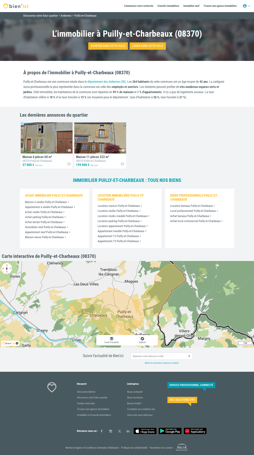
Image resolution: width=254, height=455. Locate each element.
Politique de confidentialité (134, 447)
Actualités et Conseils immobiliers (94, 415)
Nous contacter (135, 391)
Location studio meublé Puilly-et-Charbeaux (123, 216)
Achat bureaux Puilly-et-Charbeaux (189, 216)
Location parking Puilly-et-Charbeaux (119, 221)
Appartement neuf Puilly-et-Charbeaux (46, 232)
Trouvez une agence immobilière (93, 409)
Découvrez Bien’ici (86, 391)
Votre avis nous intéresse (140, 415)
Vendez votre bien (86, 403)
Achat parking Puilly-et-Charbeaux (44, 217)
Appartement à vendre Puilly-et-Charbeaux (49, 207)
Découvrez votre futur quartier (92, 397)
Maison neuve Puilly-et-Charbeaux (44, 237)
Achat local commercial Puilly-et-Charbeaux (195, 221)
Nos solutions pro (182, 399)
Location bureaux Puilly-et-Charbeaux (191, 206)
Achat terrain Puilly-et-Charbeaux (44, 222)
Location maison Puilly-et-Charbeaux (119, 206)
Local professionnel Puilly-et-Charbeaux (193, 211)
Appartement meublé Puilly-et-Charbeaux (121, 231)
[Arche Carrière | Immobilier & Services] (182, 449)
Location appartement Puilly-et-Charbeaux (122, 226)
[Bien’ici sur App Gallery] (195, 431)
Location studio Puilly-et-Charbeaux (118, 211)
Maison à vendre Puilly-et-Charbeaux (46, 202)
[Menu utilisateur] (246, 6)
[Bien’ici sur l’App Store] (145, 431)
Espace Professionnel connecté (191, 385)
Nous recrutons (135, 397)
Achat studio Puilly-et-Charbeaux (43, 212)
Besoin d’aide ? (134, 403)
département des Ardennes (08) (106, 81)
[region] (127, 304)
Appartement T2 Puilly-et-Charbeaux (118, 236)
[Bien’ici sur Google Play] (170, 431)
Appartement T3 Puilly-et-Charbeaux (118, 241)
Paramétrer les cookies (161, 447)
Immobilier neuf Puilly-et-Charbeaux (45, 227)
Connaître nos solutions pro (141, 409)
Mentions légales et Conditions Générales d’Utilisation (92, 447)
